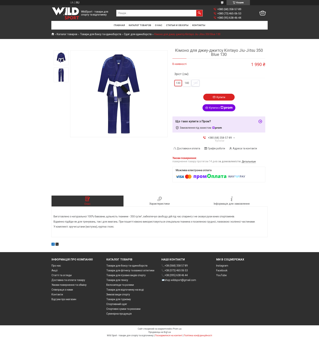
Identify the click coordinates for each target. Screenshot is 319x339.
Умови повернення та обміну (69, 284)
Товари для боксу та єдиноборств (100, 34)
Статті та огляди (62, 275)
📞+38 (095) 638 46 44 (174, 275)
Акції (55, 270)
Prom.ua (177, 329)
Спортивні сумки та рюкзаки (123, 308)
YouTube (221, 275)
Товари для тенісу (117, 280)
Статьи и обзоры (177, 25)
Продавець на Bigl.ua (159, 332)
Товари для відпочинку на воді (125, 289)
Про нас (56, 265)
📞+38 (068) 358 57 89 (174, 265)
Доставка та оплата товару (68, 280)
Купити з (214, 107)
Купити (221, 97)
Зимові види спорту (118, 294)
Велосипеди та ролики (120, 284)
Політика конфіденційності (198, 335)
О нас (158, 25)
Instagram (222, 265)
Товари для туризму (118, 299)
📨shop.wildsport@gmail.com (178, 280)
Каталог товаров (140, 25)
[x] (57, 244)
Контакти (57, 294)
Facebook (221, 270)
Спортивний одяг (116, 304)
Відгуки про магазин (64, 299)
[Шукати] (199, 13)
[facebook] (53, 244)
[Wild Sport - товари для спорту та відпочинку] (65, 13)
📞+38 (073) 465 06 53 (174, 270)
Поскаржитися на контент (168, 335)
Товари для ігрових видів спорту (126, 275)
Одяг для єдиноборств (138, 34)
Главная (119, 25)
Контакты (198, 25)
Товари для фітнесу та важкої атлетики (130, 270)
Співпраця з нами (62, 289)
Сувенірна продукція (119, 313)
